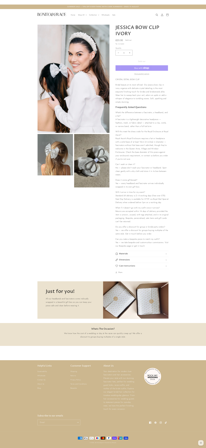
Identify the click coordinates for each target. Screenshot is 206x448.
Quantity (118, 48)
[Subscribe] (77, 422)
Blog (39, 388)
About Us (40, 384)
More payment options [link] (141, 74)
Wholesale (41, 375)
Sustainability (42, 371)
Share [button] (120, 272)
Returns (73, 375)
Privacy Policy (75, 380)
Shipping (73, 371)
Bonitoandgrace (99, 442)
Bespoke (73, 388)
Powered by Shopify (110, 442)
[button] (82, 14)
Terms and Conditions (78, 384)
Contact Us (41, 380)
